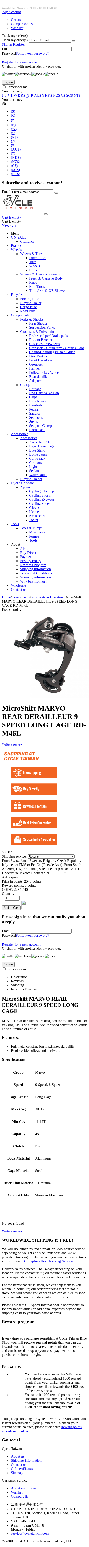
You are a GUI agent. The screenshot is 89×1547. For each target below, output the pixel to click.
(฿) (13, 125)
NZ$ (56, 95)
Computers (37, 462)
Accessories (19, 434)
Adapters (35, 381)
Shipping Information (35, 569)
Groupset (35, 364)
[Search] (46, 214)
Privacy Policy (30, 561)
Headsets (35, 405)
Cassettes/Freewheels (44, 344)
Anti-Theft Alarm (41, 442)
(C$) (14, 166)
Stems (33, 422)
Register (19, 44)
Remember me (16, 87)
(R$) (14, 137)
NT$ (77, 95)
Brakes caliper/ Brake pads (48, 336)
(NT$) (15, 174)
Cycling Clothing (41, 491)
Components (20, 315)
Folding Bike (29, 299)
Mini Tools (37, 532)
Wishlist (16, 1492)
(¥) (13, 153)
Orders (16, 20)
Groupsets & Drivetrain (37, 331)
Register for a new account (21, 62)
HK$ (48, 95)
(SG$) (15, 170)
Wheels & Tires (31, 254)
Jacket (33, 520)
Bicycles (17, 295)
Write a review (12, 744)
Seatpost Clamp (40, 426)
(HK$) (16, 157)
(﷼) (14, 141)
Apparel (26, 487)
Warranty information (35, 577)
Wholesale (18, 585)
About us (17, 1456)
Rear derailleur (39, 377)
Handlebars (37, 401)
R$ (23, 95)
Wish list (17, 28)
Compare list (20, 1496)
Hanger (34, 368)
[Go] (73, 41)
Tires (32, 262)
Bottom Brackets (41, 340)
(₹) (13, 120)
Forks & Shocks (31, 319)
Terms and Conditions (36, 573)
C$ (63, 95)
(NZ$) (15, 162)
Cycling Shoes (39, 503)
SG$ (69, 95)
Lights (33, 467)
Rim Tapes (37, 286)
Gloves (34, 508)
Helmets (35, 512)
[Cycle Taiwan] (18, 208)
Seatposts (36, 417)
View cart (9, 225)
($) (13, 111)
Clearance (27, 241)
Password (9, 53)
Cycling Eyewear (41, 499)
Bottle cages (38, 454)
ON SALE (19, 237)
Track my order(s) (15, 40)
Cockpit (25, 385)
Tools (15, 524)
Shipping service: (15, 856)
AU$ (37, 95)
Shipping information (26, 1460)
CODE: (7, 889)
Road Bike (28, 311)
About (24, 548)
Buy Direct (28, 553)
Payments (27, 557)
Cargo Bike (28, 307)
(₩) (14, 129)
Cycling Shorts (40, 495)
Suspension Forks (42, 327)
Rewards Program (33, 565)
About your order (23, 1488)
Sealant (34, 471)
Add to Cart (11, 907)
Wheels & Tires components (40, 274)
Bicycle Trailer (30, 303)
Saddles (34, 413)
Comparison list (22, 24)
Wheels (16, 250)
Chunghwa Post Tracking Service (48, 1261)
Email (6, 49)
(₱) (13, 145)
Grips (33, 397)
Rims (33, 270)
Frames (16, 245)
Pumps (34, 536)
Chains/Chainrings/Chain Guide (52, 352)
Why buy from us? (33, 581)
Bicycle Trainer (31, 479)
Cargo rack (37, 458)
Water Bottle (38, 475)
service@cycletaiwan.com (30, 1533)
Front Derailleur (40, 360)
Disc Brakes (38, 356)
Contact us (18, 589)
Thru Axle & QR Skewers (48, 291)
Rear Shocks (38, 323)
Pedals (34, 409)
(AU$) (16, 149)
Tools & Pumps (31, 528)
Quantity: (8, 894)
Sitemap (17, 1473)
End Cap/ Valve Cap (44, 393)
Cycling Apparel (23, 483)
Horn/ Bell (36, 430)
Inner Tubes (37, 258)
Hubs (33, 282)
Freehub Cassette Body (46, 278)
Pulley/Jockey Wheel (44, 372)
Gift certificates (22, 1469)
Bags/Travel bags (41, 446)
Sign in (7, 44)
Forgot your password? (32, 53)
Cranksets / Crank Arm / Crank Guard (56, 348)
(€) (13, 115)
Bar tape (35, 389)
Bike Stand (37, 450)
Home (6, 597)
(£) (13, 133)
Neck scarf (37, 516)
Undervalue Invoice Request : (24, 873)
